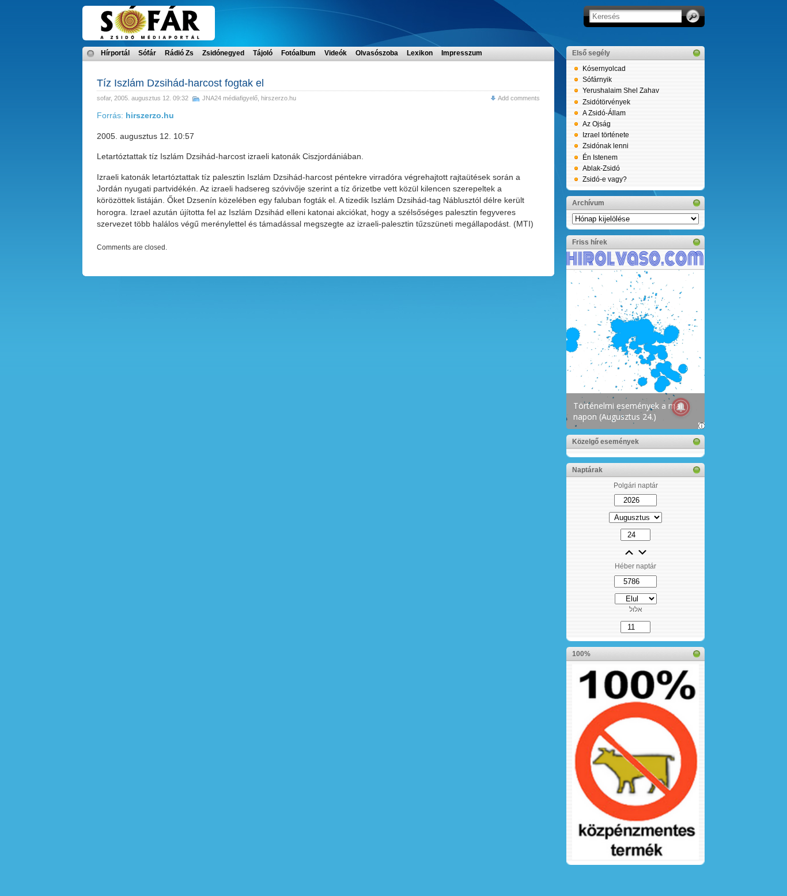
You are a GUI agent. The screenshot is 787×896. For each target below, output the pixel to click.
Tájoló (263, 53)
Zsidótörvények (606, 102)
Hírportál (115, 53)
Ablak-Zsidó (601, 168)
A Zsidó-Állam (604, 113)
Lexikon (420, 53)
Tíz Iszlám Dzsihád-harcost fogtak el (180, 83)
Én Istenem (600, 157)
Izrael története (605, 135)
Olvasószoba (376, 53)
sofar (104, 98)
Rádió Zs (179, 53)
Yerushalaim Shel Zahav (620, 90)
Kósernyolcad (604, 69)
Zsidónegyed (223, 53)
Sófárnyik (597, 80)
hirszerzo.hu (278, 98)
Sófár (147, 53)
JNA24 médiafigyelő (230, 98)
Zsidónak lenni (605, 146)
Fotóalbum (298, 53)
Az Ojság (596, 124)
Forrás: (135, 115)
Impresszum (461, 53)
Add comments (519, 98)
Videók (335, 53)
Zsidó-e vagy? (604, 179)
